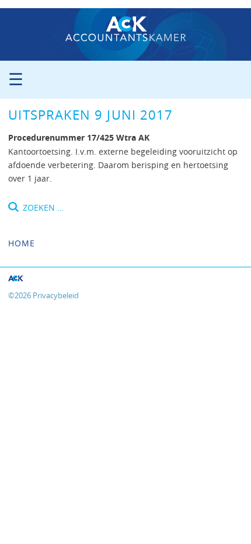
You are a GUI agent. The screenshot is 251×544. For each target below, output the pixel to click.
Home (21, 243)
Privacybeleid (56, 296)
